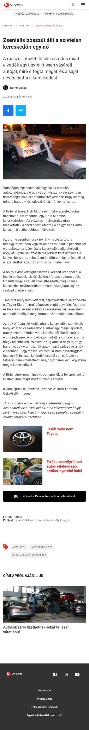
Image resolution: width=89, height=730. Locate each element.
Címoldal (8, 26)
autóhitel (18, 547)
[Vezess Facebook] (55, 674)
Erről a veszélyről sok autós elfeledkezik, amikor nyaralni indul (64, 466)
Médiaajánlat (44, 698)
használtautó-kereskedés (29, 555)
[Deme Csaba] (5, 87)
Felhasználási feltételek (44, 707)
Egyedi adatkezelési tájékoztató (44, 715)
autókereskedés (41, 547)
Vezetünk (24, 26)
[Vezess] (17, 5)
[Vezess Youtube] (77, 674)
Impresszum (44, 690)
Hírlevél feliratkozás (27, 14)
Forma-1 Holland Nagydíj (59, 14)
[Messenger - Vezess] (21, 110)
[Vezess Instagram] (66, 674)
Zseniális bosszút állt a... (49, 26)
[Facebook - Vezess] (8, 110)
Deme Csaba (18, 87)
